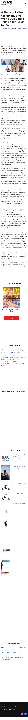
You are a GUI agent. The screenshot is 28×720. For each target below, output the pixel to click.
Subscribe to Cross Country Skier (14, 703)
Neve (7, 718)
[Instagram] (22, 714)
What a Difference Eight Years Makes (10, 352)
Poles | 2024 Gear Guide (19, 503)
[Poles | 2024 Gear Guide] (5, 560)
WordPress (19, 718)
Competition (24, 28)
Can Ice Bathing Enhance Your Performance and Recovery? (19, 466)
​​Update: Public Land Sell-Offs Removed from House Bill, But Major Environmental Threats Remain (12, 363)
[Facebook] (25, 714)
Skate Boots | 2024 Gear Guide (19, 483)
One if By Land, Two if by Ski (8, 355)
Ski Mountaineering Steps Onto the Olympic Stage (14, 350)
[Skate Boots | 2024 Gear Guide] (5, 487)
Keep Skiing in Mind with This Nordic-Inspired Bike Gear (19, 456)
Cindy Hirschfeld (6, 28)
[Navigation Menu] (25, 3)
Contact (17, 707)
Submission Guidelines (7, 707)
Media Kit (10, 705)
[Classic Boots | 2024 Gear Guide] (5, 497)
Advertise (3, 705)
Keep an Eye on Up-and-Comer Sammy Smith (12, 655)
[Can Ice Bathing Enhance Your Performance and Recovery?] (5, 473)
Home (2, 703)
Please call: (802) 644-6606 (14, 396)
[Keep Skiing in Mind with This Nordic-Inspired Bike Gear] (5, 459)
